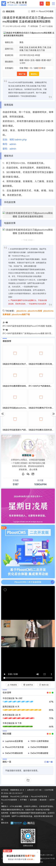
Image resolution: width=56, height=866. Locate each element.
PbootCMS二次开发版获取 (28, 582)
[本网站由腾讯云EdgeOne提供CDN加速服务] (29, 823)
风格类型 (13, 685)
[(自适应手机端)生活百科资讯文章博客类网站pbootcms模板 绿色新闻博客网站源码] (41, 419)
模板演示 (34, 74)
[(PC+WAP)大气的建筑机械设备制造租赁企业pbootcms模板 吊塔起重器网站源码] (41, 375)
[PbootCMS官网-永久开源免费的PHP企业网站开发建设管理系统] (16, 823)
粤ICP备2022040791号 (45, 858)
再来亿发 (45, 685)
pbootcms (22, 310)
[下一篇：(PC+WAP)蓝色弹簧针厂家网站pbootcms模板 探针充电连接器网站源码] (53, 413)
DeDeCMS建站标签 (14, 753)
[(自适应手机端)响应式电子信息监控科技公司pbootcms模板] (15, 353)
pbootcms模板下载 (21, 314)
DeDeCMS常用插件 (39, 747)
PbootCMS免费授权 (9, 800)
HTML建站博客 (14, 3)
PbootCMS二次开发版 (19, 796)
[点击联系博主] (28, 445)
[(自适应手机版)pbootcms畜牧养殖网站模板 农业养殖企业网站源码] (15, 397)
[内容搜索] (48, 4)
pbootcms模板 (35, 310)
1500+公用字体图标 (40, 741)
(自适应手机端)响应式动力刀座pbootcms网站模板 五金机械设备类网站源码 (28, 19)
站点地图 (33, 800)
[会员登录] (42, 4)
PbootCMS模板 (46, 11)
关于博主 (23, 800)
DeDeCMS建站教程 (39, 753)
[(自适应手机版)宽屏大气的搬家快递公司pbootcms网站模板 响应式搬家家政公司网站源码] (15, 419)
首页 (33, 11)
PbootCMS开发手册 (14, 747)
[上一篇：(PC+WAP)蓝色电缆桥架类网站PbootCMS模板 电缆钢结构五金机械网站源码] (2, 413)
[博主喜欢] (5, 590)
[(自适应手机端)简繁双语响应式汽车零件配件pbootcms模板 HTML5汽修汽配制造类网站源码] (15, 375)
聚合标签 (43, 800)
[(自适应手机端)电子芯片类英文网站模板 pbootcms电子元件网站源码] (41, 397)
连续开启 (29, 685)
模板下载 (22, 74)
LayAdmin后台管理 (14, 741)
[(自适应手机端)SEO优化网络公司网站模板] (41, 353)
